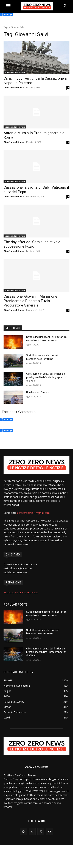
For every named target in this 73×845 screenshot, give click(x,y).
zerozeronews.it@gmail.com (33, 512)
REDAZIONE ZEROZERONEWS (21, 592)
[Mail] (32, 831)
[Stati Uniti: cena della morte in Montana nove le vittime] (13, 361)
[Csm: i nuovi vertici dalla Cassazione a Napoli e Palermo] (36, 57)
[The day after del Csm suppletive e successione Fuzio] (36, 221)
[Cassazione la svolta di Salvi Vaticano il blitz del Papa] (36, 166)
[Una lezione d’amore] (13, 397)
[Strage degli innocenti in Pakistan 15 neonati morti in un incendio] (13, 342)
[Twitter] (40, 831)
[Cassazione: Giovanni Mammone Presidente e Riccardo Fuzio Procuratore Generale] (36, 275)
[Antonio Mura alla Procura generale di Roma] (36, 112)
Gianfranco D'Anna (14, 87)
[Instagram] (23, 831)
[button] (65, 6)
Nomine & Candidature (15, 72)
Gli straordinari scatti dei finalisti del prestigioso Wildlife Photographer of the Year (46, 377)
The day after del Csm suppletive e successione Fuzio (32, 244)
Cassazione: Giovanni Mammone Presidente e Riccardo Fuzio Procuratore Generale (30, 300)
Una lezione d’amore (37, 392)
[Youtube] (49, 831)
